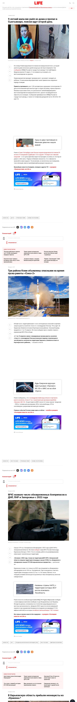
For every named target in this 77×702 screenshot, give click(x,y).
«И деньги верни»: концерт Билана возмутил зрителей (31, 259)
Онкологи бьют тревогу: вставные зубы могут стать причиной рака (12, 260)
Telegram (32, 60)
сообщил (36, 550)
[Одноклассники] (32, 227)
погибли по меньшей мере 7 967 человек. (46, 642)
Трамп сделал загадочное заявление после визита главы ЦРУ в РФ (33, 253)
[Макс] (21, 227)
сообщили (17, 70)
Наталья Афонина (19, 189)
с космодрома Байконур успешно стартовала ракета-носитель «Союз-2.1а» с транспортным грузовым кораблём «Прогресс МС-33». (35, 400)
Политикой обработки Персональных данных (40, 7)
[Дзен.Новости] (17, 227)
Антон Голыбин (18, 668)
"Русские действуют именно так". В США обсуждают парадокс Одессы (12, 253)
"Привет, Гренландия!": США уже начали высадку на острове (52, 260)
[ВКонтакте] (28, 227)
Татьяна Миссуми (19, 432)
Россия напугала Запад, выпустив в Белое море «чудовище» (51, 253)
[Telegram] (24, 227)
